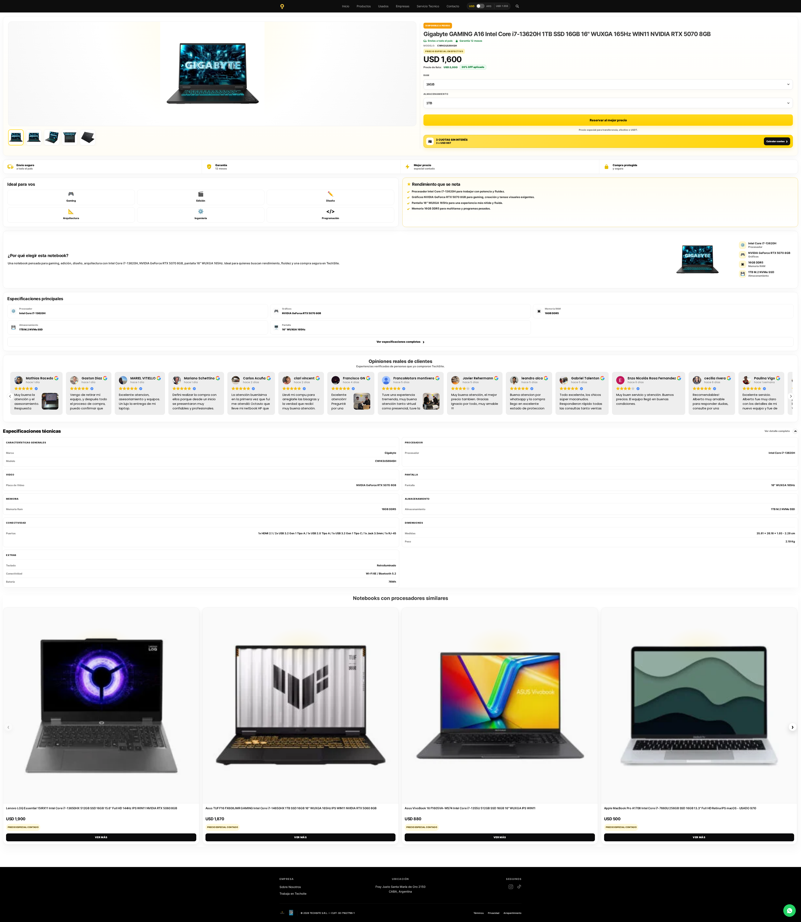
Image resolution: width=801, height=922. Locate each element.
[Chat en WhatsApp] (789, 910)
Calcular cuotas (777, 141)
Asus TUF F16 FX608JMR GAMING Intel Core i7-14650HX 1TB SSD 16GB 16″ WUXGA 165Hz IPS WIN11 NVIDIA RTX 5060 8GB (291, 808)
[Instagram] (511, 886)
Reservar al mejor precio (608, 120)
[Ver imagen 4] (69, 137)
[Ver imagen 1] (16, 137)
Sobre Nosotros (290, 887)
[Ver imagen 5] (87, 137)
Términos (479, 913)
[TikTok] (519, 886)
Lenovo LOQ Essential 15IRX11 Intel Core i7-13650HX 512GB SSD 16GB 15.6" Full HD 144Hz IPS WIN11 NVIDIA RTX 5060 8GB (91, 808)
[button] (791, 396)
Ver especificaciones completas (400, 342)
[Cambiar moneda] (480, 6)
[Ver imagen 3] (51, 137)
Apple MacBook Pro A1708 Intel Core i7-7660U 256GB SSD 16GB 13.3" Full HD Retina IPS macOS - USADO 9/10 (680, 808)
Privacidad (493, 913)
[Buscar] (517, 6)
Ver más (101, 837)
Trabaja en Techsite (293, 893)
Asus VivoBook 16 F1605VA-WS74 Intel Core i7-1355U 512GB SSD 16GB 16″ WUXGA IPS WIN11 (470, 808)
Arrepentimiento (512, 913)
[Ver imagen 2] (34, 137)
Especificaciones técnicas (396, 431)
